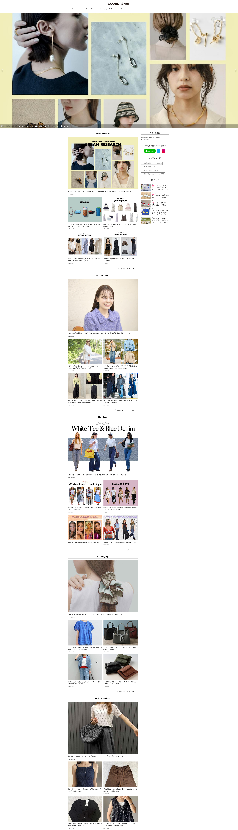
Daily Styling (102, 557)
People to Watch (103, 275)
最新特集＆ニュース (149, 167)
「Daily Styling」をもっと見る (125, 691)
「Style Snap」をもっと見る (126, 549)
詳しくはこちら (145, 139)
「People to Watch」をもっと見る (124, 410)
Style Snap (102, 417)
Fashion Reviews (102, 698)
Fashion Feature (103, 134)
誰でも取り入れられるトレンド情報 (154, 174)
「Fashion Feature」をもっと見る (124, 268)
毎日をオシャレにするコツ (151, 170)
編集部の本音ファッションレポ (153, 163)
